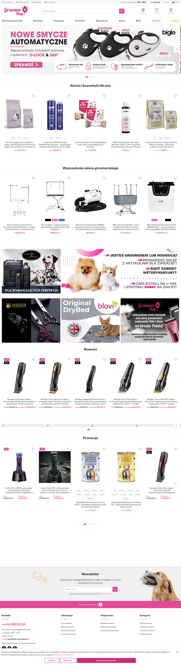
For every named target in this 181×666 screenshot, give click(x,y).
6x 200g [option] (86, 490)
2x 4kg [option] (25, 138)
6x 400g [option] (78, 494)
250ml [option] (51, 138)
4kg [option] (19, 138)
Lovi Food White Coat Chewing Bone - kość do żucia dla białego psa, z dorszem (90, 144)
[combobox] (82, 11)
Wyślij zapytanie (146, 634)
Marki (138, 21)
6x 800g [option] (101, 494)
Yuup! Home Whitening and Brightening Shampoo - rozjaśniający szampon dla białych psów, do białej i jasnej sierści (55, 144)
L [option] (92, 138)
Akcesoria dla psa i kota (12, 21)
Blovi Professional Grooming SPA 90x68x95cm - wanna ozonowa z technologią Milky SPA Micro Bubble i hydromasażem (161, 227)
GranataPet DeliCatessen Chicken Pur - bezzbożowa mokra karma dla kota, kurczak (126, 504)
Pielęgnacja (59, 21)
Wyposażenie (102, 21)
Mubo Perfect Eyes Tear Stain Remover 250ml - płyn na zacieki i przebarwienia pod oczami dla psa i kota (126, 144)
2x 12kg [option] (167, 138)
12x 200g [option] (94, 490)
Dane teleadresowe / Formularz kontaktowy (19, 643)
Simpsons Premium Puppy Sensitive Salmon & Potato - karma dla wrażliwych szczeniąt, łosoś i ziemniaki (161, 144)
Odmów (52, 660)
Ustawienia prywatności (109, 630)
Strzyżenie (80, 21)
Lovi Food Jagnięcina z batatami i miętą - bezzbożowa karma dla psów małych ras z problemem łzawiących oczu (19, 144)
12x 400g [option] (87, 494)
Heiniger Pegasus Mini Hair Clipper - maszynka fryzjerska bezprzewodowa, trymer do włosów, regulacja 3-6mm (90, 401)
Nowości (175, 21)
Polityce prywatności (64, 655)
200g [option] (79, 490)
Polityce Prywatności (105, 594)
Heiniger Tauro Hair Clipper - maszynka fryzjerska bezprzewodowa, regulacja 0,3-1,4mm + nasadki (126, 401)
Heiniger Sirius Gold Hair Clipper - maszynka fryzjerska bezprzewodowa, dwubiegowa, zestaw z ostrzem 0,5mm (55, 401)
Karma (122, 21)
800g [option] (94, 494)
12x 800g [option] (90, 498)
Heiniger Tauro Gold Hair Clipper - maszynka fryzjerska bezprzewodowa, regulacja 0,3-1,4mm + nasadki (161, 401)
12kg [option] (160, 138)
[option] (48, 220)
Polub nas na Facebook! (88, 605)
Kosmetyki (38, 21)
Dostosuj (68, 660)
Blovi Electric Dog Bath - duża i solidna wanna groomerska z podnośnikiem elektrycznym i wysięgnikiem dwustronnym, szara (126, 227)
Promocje (156, 21)
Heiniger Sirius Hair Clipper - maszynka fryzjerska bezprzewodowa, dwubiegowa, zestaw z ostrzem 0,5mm (19, 401)
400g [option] (101, 490)
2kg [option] (155, 138)
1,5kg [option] (13, 138)
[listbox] (19, 138)
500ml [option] (58, 138)
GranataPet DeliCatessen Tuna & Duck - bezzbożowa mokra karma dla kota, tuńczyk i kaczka (90, 504)
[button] (166, 2)
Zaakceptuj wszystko (106, 660)
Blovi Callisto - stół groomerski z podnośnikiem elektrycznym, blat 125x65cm (55, 227)
